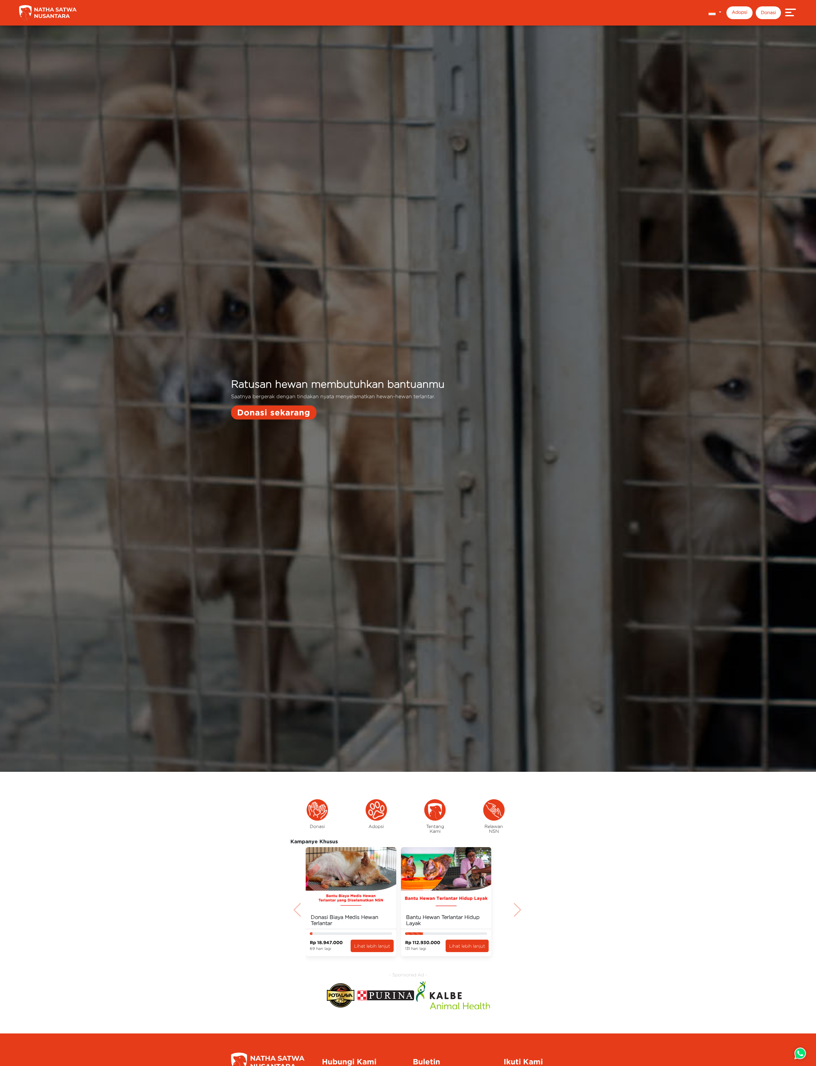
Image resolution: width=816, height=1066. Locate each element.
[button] (714, 13)
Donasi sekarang (273, 412)
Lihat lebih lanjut (372, 945)
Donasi (768, 12)
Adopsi (739, 12)
